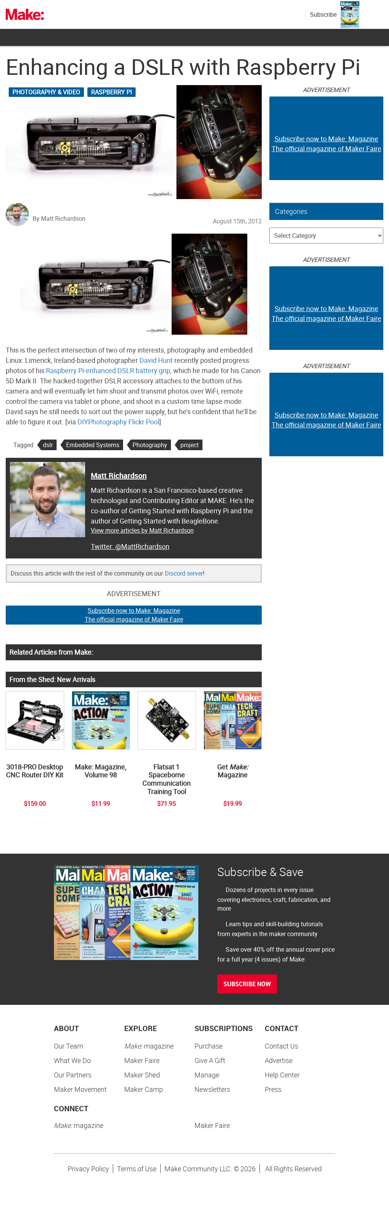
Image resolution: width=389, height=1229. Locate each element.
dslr (48, 445)
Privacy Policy (88, 1168)
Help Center (282, 1074)
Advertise (279, 1060)
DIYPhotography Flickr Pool (118, 421)
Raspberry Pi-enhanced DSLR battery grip (108, 370)
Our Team (68, 1045)
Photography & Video (46, 92)
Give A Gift (209, 1060)
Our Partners (73, 1074)
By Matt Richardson (59, 218)
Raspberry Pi (111, 92)
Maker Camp (143, 1089)
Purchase (208, 1045)
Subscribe (323, 14)
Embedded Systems (92, 445)
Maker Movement (80, 1089)
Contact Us (281, 1045)
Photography (150, 445)
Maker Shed (142, 1074)
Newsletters (212, 1089)
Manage (206, 1074)
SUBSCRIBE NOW (247, 984)
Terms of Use (137, 1168)
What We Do (72, 1060)
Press (273, 1089)
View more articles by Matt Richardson (142, 530)
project (189, 445)
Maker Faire (142, 1060)
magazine (149, 1045)
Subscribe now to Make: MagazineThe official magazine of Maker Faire (134, 614)
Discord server (184, 573)
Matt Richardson (119, 475)
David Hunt (156, 360)
